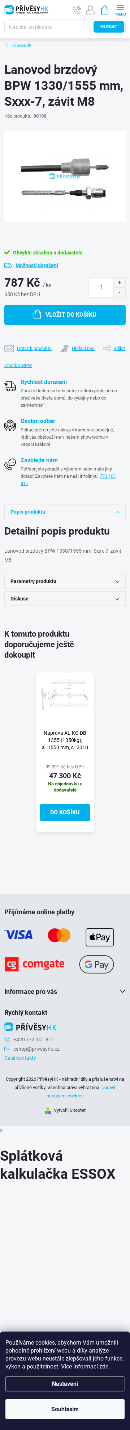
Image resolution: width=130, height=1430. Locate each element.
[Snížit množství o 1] (119, 292)
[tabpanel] (65, 752)
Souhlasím (65, 1409)
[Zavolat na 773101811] (77, 9)
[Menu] (120, 9)
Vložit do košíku (71, 314)
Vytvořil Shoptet (70, 1110)
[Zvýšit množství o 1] (119, 282)
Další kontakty (20, 1058)
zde (103, 1366)
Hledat (108, 26)
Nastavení (65, 1383)
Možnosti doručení (37, 265)
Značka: (18, 365)
